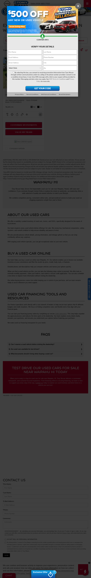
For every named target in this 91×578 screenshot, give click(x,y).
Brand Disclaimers (64, 94)
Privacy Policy (19, 94)
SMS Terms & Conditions (57, 79)
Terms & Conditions (32, 94)
